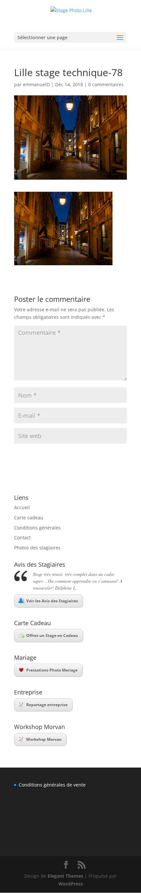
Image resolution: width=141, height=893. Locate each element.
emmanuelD (36, 84)
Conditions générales (37, 528)
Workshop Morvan (44, 739)
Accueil (22, 507)
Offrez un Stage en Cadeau (52, 635)
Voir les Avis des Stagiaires (52, 601)
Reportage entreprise (47, 704)
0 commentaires (106, 84)
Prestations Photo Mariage (52, 670)
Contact (22, 537)
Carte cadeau (28, 517)
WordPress (70, 884)
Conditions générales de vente (52, 785)
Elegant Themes (65, 876)
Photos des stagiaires (37, 547)
